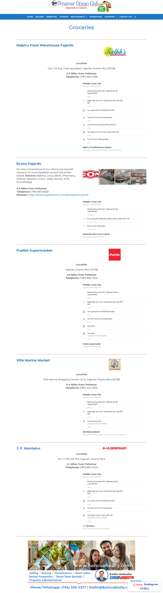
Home (30, 17)
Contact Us (125, 17)
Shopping (110, 17)
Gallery (39, 17)
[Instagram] (135, 17)
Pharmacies (95, 17)
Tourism (63, 17)
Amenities (51, 17)
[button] (106, 92)
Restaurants (78, 17)
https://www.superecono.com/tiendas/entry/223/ (58, 195)
